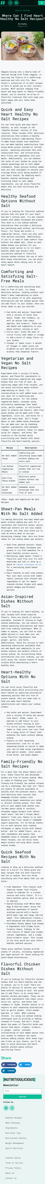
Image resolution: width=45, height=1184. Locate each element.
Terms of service (14, 1163)
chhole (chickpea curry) (29, 564)
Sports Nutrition (14, 1148)
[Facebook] (16, 3)
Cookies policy (13, 1157)
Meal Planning (12, 1122)
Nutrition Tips (13, 1133)
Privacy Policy (13, 1168)
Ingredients (11, 1128)
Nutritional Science (15, 1138)
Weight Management (14, 1143)
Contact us (10, 1178)
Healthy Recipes (22, 10)
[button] (9, 1064)
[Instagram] (10, 3)
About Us (9, 1173)
